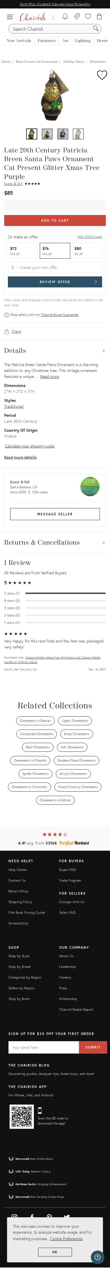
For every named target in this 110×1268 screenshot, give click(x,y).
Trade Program (70, 880)
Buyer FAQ (67, 870)
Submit (93, 1047)
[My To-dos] (65, 17)
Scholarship (68, 999)
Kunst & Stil (13, 183)
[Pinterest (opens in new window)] (49, 1216)
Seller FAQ (67, 912)
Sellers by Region (21, 988)
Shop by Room (19, 999)
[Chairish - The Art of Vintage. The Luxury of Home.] (33, 17)
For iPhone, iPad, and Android (30, 1095)
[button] (11, 17)
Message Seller (55, 514)
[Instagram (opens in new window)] (14, 1216)
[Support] (97, 1257)
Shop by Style (19, 956)
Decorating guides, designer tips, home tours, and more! (51, 1074)
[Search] (96, 29)
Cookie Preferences (66, 1238)
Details (55, 350)
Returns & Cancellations (55, 542)
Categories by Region (24, 977)
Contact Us (17, 880)
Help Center (17, 870)
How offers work (89, 236)
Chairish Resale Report (76, 1009)
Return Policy (18, 891)
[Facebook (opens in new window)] (32, 1216)
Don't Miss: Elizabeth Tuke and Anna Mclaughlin (55, 4)
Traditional (13, 406)
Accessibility (18, 923)
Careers (65, 977)
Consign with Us (71, 902)
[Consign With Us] (77, 17)
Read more (49, 376)
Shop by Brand (19, 967)
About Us (66, 956)
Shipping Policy (20, 902)
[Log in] (53, 17)
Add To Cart (55, 220)
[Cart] (99, 17)
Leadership (67, 967)
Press (63, 988)
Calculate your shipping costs (29, 446)
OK (55, 1252)
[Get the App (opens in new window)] (21, 1116)
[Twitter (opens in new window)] (67, 1216)
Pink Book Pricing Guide (26, 912)
